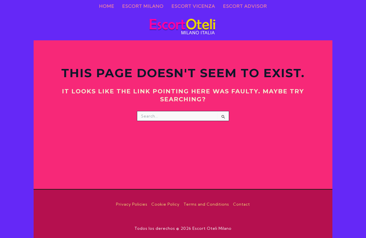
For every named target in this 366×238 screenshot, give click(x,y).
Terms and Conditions (206, 204)
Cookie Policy (165, 204)
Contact (241, 204)
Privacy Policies (131, 204)
